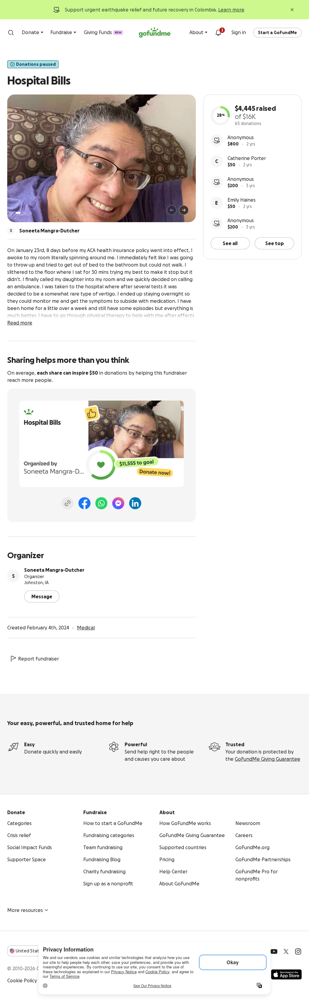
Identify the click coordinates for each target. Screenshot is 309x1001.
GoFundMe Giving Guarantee (267, 759)
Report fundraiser (38, 658)
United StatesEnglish (38, 950)
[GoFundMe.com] (154, 32)
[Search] (11, 33)
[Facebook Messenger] (118, 503)
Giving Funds (103, 32)
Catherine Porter (247, 158)
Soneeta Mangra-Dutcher (54, 570)
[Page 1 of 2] (18, 213)
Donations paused (36, 64)
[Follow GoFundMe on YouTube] (274, 951)
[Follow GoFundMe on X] (286, 951)
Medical (86, 627)
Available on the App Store (286, 974)
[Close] (292, 9)
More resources (25, 910)
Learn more (231, 9)
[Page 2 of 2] (24, 213)
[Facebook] (84, 503)
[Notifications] (218, 33)
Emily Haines (242, 200)
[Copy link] (68, 503)
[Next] (184, 210)
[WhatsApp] (101, 503)
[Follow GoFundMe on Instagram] (298, 951)
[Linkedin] (135, 503)
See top (274, 243)
